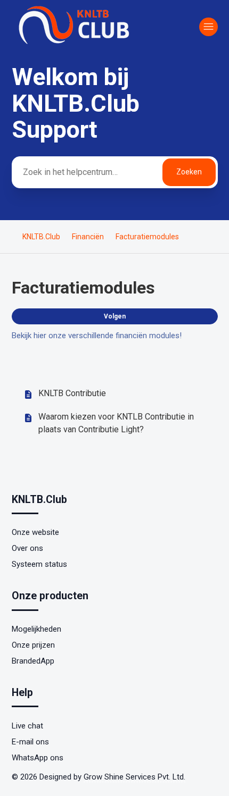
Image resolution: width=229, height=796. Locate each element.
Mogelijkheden (36, 629)
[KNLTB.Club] (76, 43)
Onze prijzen (33, 645)
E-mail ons (30, 742)
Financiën (88, 236)
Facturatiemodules (147, 236)
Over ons (27, 548)
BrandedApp (33, 661)
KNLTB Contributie (72, 393)
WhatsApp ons (37, 758)
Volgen (115, 316)
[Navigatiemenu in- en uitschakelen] (208, 27)
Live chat (27, 726)
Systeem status (39, 564)
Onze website (35, 532)
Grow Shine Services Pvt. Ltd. (134, 777)
